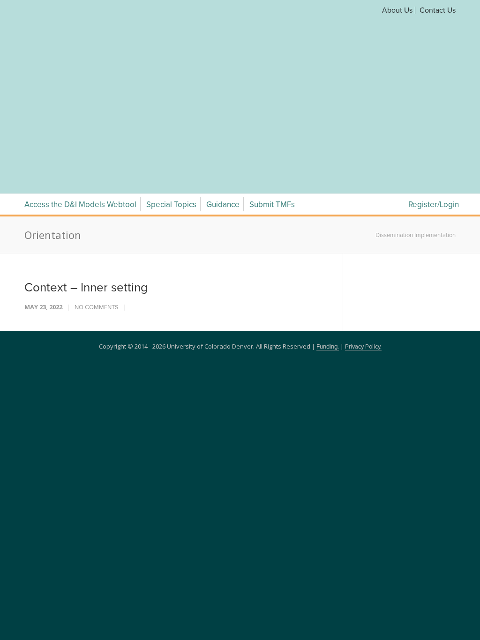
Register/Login (433, 95)
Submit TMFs (272, 95)
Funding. (327, 237)
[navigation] (240, 64)
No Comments (97, 197)
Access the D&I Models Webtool (80, 95)
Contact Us (438, 10)
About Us (397, 10)
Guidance (223, 95)
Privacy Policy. (363, 237)
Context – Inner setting (86, 177)
